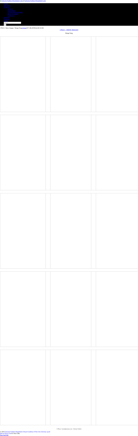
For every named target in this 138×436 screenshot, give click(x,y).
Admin (24, 28)
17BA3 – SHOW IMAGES (69, 30)
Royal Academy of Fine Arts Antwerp (34, 432)
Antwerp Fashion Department (13, 432)
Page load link (4, 435)
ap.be (48, 432)
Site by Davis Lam (5, 433)
